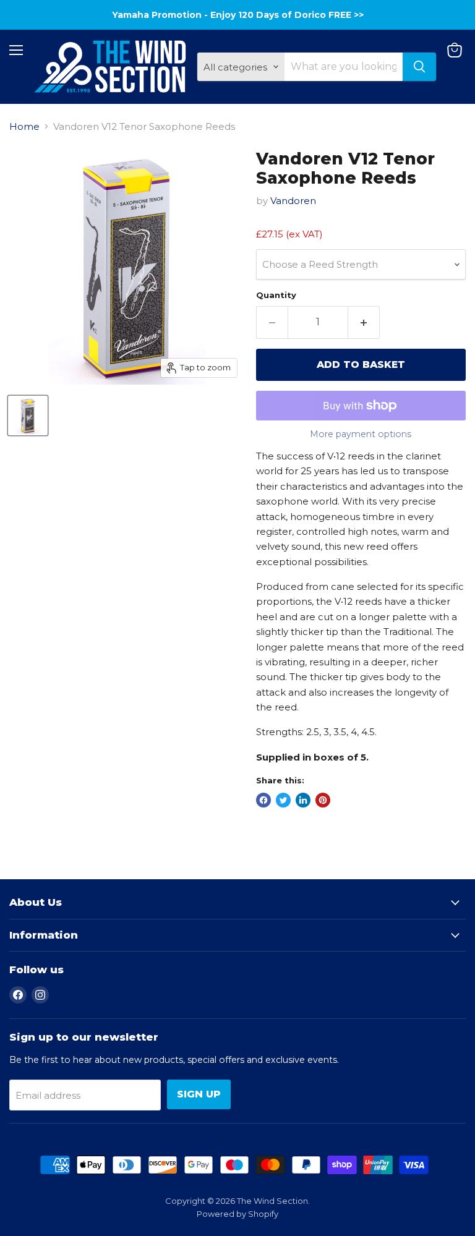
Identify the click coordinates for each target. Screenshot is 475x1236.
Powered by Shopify (237, 1214)
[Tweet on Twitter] (283, 800)
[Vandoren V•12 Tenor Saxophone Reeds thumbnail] (28, 415)
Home (24, 126)
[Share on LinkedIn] (303, 800)
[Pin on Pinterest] (322, 800)
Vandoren (293, 201)
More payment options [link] (360, 434)
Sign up (199, 1094)
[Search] (419, 67)
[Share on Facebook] (263, 800)
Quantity (276, 295)
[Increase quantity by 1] (364, 322)
